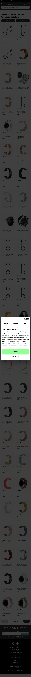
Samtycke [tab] (5, 323)
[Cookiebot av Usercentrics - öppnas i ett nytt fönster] (22, 319)
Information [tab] (15, 323)
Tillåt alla (15, 351)
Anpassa (14, 356)
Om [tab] (25, 323)
